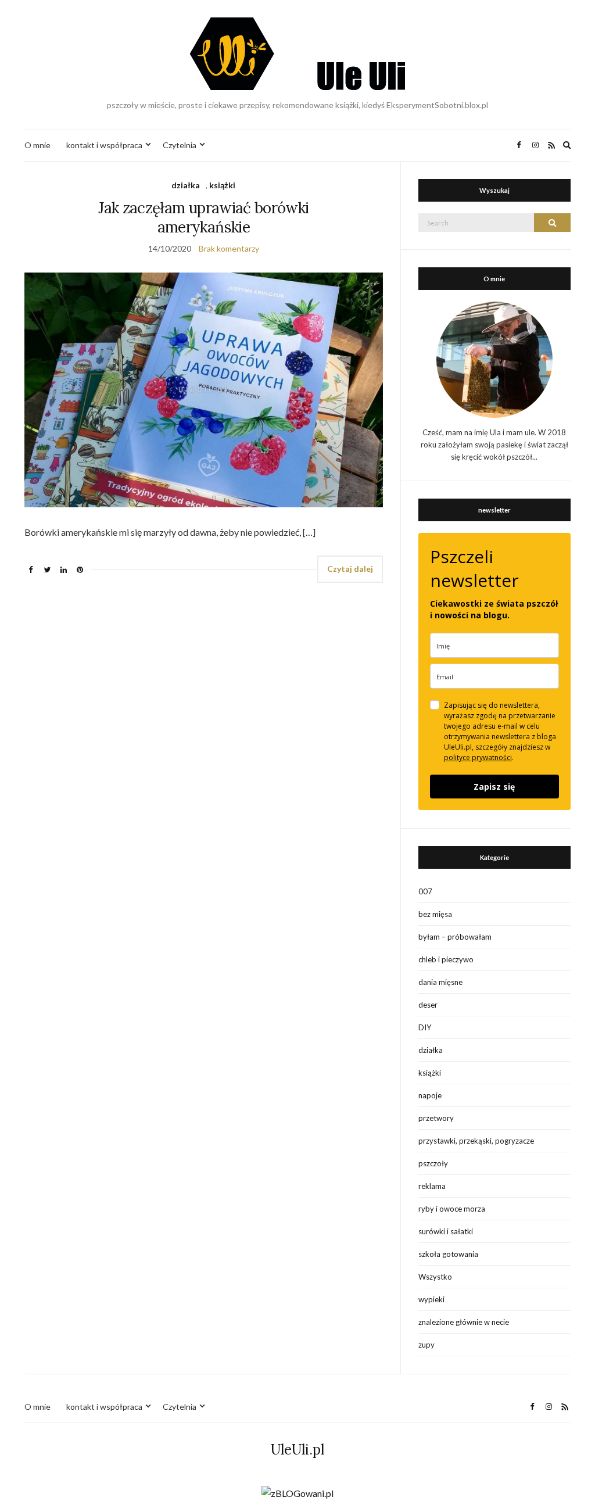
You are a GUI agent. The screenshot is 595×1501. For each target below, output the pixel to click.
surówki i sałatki (445, 1231)
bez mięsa (435, 914)
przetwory (436, 1118)
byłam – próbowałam (455, 936)
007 (425, 891)
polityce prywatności (478, 757)
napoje (430, 1095)
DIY (424, 1027)
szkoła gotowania (448, 1254)
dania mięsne (440, 982)
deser (428, 1004)
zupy (426, 1344)
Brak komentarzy (229, 248)
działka (185, 185)
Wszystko (435, 1276)
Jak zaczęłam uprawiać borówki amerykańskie (203, 217)
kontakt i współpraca (104, 145)
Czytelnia (179, 145)
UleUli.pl (297, 1450)
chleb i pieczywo (446, 959)
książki (222, 185)
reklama (432, 1186)
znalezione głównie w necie (463, 1322)
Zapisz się (494, 786)
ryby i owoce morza (451, 1208)
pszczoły (433, 1163)
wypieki (431, 1299)
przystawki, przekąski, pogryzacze (476, 1140)
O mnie (37, 145)
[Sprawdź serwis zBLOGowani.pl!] (297, 1492)
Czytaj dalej (350, 569)
